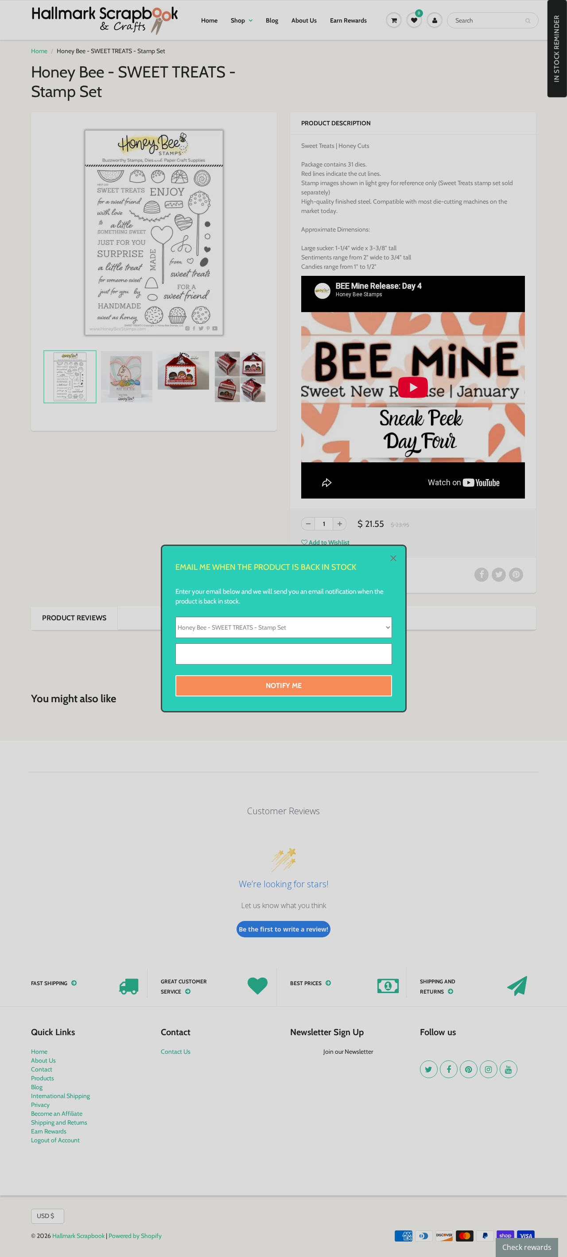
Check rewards (526, 1247)
